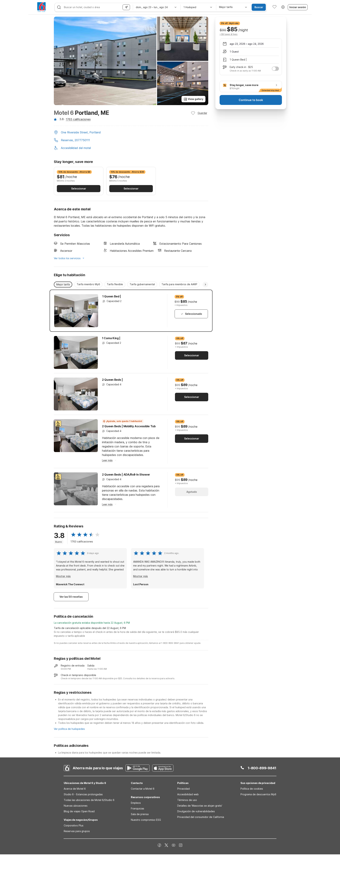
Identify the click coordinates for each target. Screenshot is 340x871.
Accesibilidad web (188, 794)
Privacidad (183, 788)
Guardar (202, 112)
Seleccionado (193, 313)
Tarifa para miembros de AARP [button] (179, 284)
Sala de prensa (140, 814)
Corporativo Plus (73, 825)
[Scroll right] (205, 284)
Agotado (191, 491)
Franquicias (137, 808)
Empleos (136, 802)
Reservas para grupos (77, 831)
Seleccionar (78, 188)
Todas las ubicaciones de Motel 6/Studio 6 (89, 799)
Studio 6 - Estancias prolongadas (83, 794)
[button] (131, 133)
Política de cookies (251, 788)
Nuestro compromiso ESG (146, 819)
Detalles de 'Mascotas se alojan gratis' (199, 805)
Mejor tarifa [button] (63, 284)
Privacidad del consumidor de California (200, 816)
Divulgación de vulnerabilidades (196, 811)
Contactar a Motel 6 (142, 788)
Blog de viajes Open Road (79, 811)
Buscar (258, 7)
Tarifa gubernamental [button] (142, 284)
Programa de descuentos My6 (258, 794)
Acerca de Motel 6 (75, 788)
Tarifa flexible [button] (115, 284)
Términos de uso (187, 799)
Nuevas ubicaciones (75, 805)
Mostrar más (63, 576)
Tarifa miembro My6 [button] (88, 284)
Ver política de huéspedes (69, 728)
